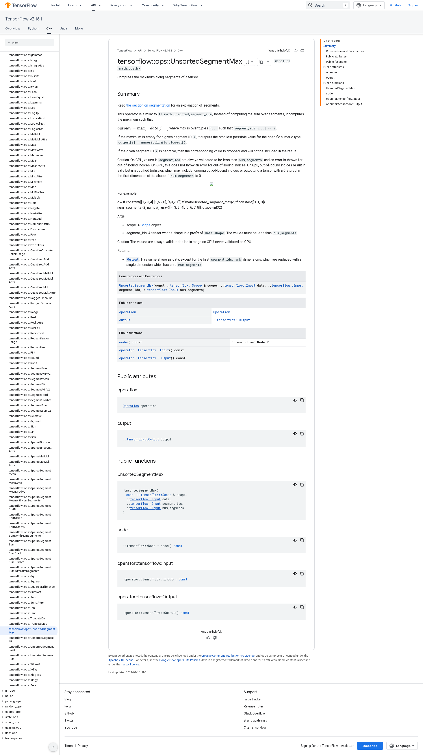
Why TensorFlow (185, 5)
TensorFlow (124, 50)
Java (63, 28)
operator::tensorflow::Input (144, 350)
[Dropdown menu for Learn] (81, 5)
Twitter (70, 720)
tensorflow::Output (233, 320)
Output (133, 259)
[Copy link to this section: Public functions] (160, 461)
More (79, 28)
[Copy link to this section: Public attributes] (160, 376)
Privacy (83, 746)
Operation (221, 312)
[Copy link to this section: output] (135, 423)
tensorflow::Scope (186, 285)
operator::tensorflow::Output (145, 358)
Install (55, 5)
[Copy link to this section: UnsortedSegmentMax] (167, 474)
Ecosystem (118, 5)
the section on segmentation (148, 105)
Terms (69, 746)
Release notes (254, 706)
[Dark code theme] (295, 400)
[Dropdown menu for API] (101, 5)
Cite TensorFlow (255, 727)
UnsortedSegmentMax (136, 285)
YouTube (71, 727)
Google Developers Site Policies (179, 660)
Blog (68, 699)
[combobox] (328, 5)
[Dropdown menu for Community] (164, 5)
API (93, 5)
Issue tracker (253, 699)
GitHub (395, 5)
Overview (12, 28)
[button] (29, 690)
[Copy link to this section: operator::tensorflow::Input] (177, 563)
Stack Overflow (254, 713)
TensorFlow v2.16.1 (23, 19)
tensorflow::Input (239, 285)
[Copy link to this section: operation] (141, 390)
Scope (145, 225)
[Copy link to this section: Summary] (144, 94)
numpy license (130, 664)
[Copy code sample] (302, 400)
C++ (49, 28)
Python (33, 28)
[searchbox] (29, 42)
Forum (69, 706)
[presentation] (143, 128)
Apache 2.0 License (120, 660)
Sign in (413, 5)
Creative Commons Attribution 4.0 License (227, 655)
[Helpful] (295, 50)
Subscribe (370, 746)
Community (150, 5)
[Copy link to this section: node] (132, 530)
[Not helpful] (302, 50)
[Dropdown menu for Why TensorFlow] (202, 5)
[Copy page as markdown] (261, 62)
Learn (72, 5)
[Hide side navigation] (53, 747)
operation (127, 312)
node (123, 342)
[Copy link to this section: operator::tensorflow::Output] (181, 597)
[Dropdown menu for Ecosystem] (132, 5)
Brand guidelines (255, 720)
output (124, 320)
